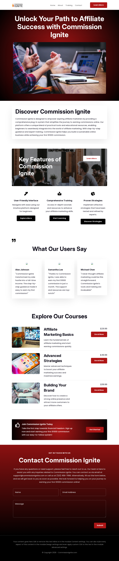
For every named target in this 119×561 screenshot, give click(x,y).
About (60, 5)
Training (69, 5)
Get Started (94, 429)
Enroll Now (99, 334)
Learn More (99, 5)
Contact (78, 5)
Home (52, 5)
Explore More (26, 218)
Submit (100, 525)
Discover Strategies (93, 221)
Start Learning (59, 218)
